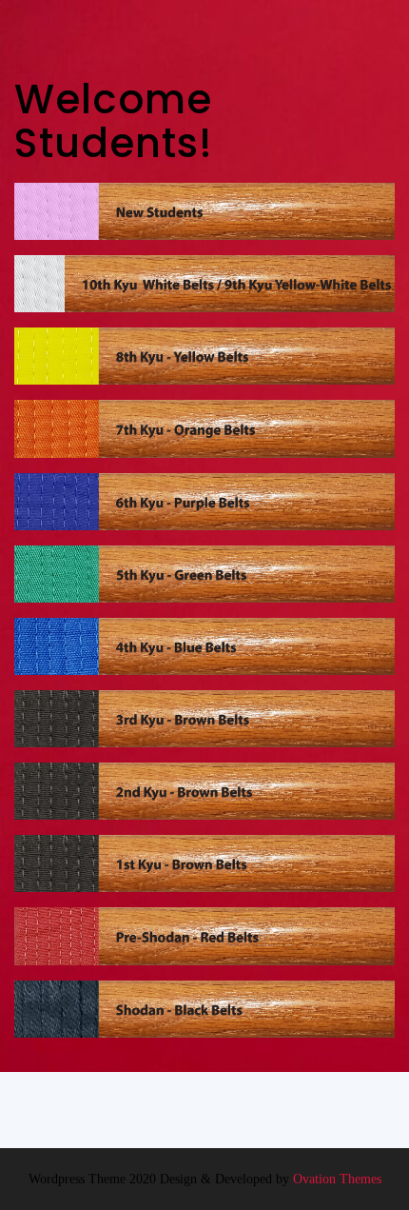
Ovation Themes (335, 1179)
